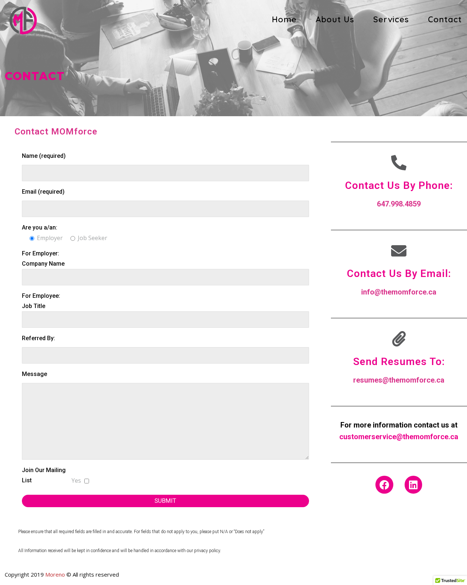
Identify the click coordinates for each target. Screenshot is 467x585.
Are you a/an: (39, 227)
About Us (335, 19)
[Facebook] (384, 485)
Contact (445, 19)
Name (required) (44, 155)
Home (284, 19)
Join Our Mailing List (44, 475)
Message (34, 374)
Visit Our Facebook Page (362, 511)
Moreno (55, 574)
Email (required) (43, 191)
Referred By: (38, 338)
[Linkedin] (413, 485)
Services (391, 19)
